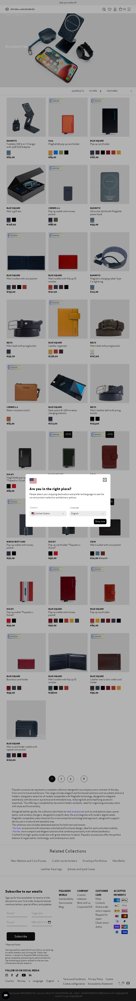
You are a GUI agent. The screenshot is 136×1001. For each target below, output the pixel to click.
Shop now (100, 521)
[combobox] (41, 513)
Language (74, 507)
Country (33, 507)
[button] (104, 479)
